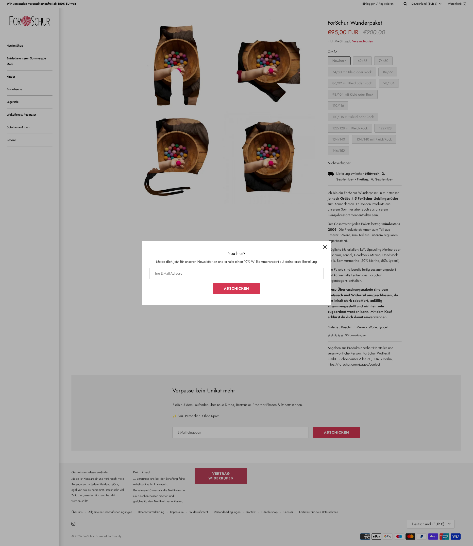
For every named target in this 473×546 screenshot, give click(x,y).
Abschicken (236, 288)
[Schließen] (325, 247)
